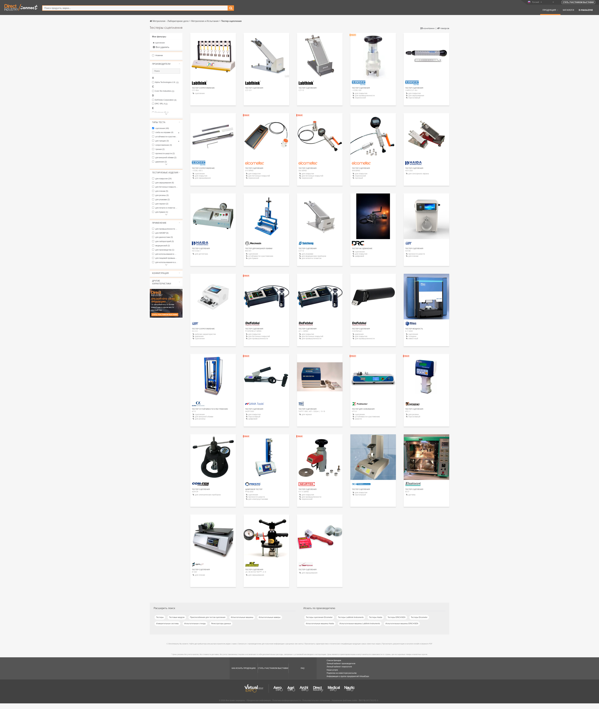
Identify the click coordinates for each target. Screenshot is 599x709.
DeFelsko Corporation (165, 100)
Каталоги (568, 9)
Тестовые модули (177, 617)
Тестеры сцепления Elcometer (319, 617)
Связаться (426, 279)
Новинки (159, 55)
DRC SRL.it (161, 104)
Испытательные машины (242, 617)
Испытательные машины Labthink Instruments (359, 623)
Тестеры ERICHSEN (396, 617)
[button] (166, 63)
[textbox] (135, 8)
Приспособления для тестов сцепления (207, 617)
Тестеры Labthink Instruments (351, 617)
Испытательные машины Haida (320, 623)
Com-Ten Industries (164, 91)
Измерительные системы (167, 623)
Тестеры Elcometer (419, 617)
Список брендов (334, 660)
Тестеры (160, 617)
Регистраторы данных (221, 623)
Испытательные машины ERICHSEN (401, 623)
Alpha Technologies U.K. (167, 82)
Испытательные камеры (269, 617)
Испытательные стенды (195, 623)
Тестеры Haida (375, 617)
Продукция (549, 9)
